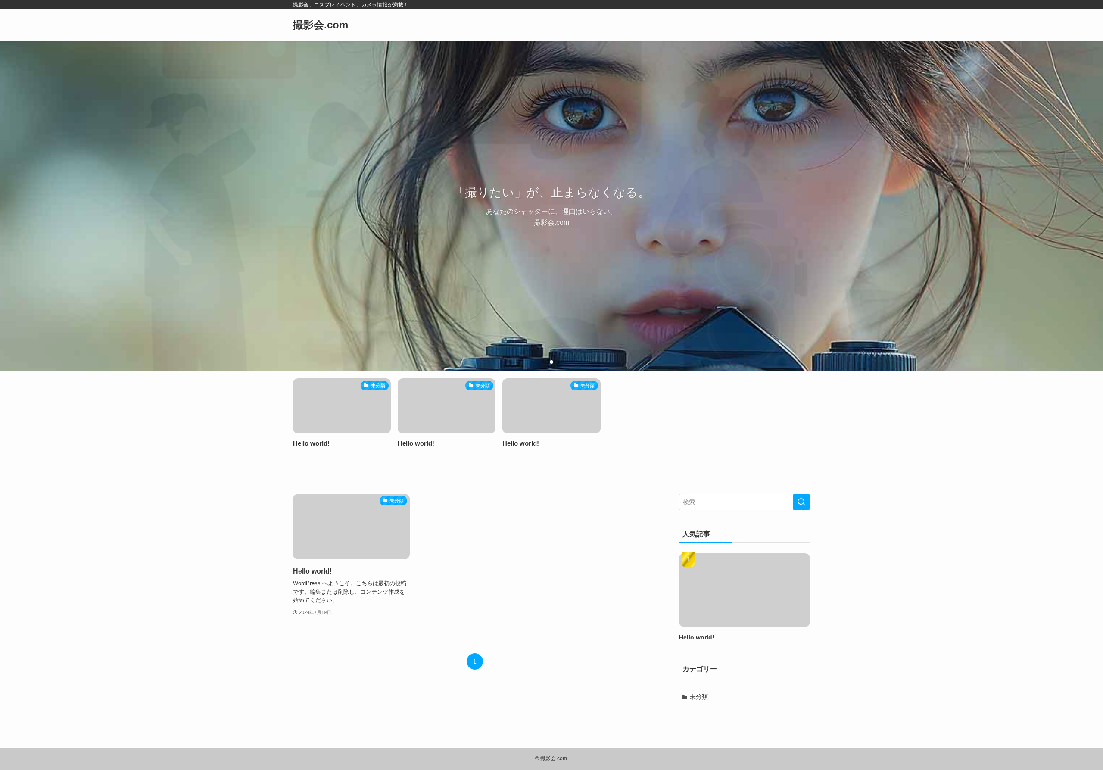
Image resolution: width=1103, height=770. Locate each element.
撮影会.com (320, 25)
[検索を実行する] (801, 502)
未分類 (699, 696)
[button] (544, 362)
